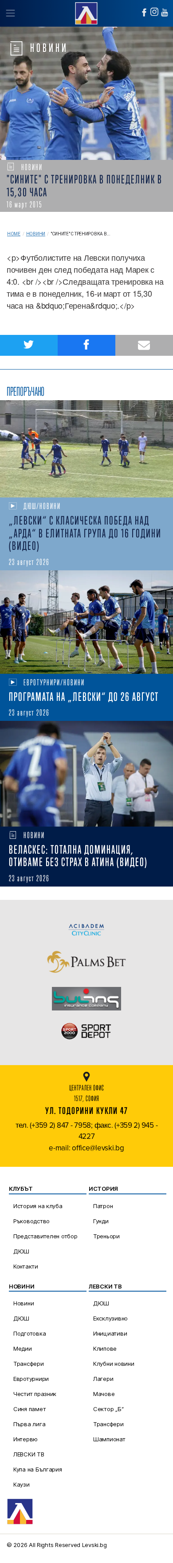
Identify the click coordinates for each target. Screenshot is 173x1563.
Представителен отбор (45, 1236)
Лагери (103, 1378)
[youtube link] (165, 12)
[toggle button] (10, 13)
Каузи (21, 1484)
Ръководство (31, 1221)
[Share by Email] (144, 345)
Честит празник (34, 1393)
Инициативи (110, 1333)
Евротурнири (31, 1378)
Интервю (25, 1439)
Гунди (101, 1221)
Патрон (103, 1205)
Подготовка (29, 1333)
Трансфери (28, 1363)
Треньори (106, 1236)
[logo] (86, 12)
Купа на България (37, 1469)
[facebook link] (144, 12)
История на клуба (38, 1205)
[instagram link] (154, 11)
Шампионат (109, 1439)
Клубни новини (113, 1363)
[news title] (86, 448)
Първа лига (29, 1424)
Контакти (25, 1266)
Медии (22, 1348)
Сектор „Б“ (108, 1408)
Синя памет (29, 1408)
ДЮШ (21, 1251)
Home (13, 233)
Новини (35, 233)
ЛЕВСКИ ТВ (28, 1454)
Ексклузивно (110, 1318)
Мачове (103, 1393)
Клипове (105, 1348)
